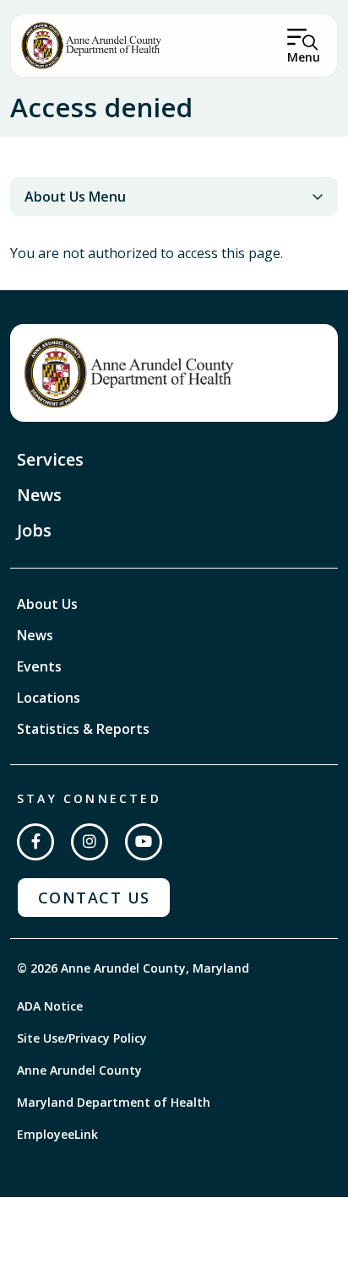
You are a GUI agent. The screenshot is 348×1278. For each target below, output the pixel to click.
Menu (303, 57)
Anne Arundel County (79, 1070)
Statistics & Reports (83, 729)
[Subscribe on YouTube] (143, 841)
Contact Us (94, 897)
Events (39, 666)
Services (50, 459)
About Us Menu (75, 196)
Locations (48, 697)
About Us (47, 604)
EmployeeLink (57, 1134)
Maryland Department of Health (113, 1102)
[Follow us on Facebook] (35, 841)
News (39, 494)
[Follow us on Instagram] (89, 841)
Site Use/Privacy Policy (82, 1038)
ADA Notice (50, 1006)
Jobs (34, 530)
